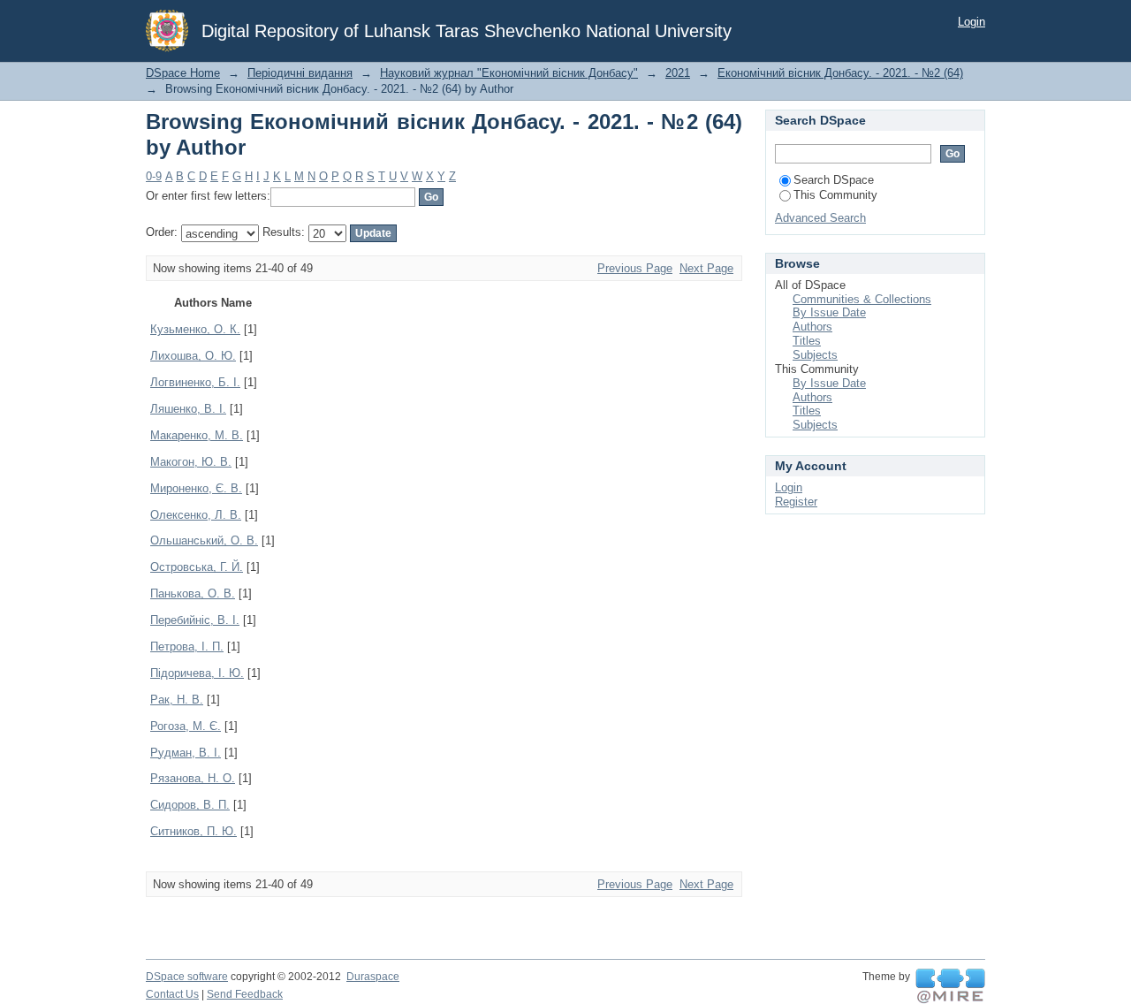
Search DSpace (833, 179)
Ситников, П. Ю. (193, 831)
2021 (677, 73)
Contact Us (172, 994)
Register (796, 501)
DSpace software (187, 976)
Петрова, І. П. (187, 646)
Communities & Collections (862, 299)
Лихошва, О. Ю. (193, 355)
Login (971, 21)
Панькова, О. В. (192, 593)
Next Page (706, 268)
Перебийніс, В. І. (194, 620)
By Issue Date (829, 312)
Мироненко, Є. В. (196, 488)
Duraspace (372, 976)
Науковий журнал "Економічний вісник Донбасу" (509, 73)
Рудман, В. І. (185, 752)
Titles (807, 340)
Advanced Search (820, 217)
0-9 (154, 176)
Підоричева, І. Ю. (197, 673)
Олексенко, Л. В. (195, 514)
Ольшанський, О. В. (204, 540)
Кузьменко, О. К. (195, 329)
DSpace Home (183, 73)
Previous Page (634, 268)
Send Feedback (245, 994)
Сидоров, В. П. (190, 804)
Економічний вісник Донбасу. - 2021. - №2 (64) (840, 73)
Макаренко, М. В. (196, 435)
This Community (835, 195)
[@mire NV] (950, 986)
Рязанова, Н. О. (192, 778)
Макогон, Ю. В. (191, 461)
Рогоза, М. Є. (185, 726)
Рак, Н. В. (176, 699)
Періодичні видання (300, 73)
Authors (812, 326)
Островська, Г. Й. (196, 567)
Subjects (815, 354)
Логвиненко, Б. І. (195, 382)
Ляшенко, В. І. (188, 408)
